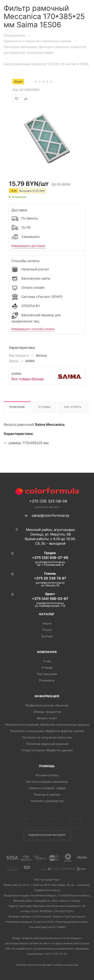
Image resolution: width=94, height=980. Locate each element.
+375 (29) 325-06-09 (48, 501)
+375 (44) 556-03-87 (50, 598)
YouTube (64, 824)
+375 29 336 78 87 (50, 578)
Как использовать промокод (47, 781)
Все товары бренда (27, 379)
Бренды (47, 636)
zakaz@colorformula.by (50, 515)
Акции (47, 623)
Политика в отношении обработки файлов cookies (47, 731)
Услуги (47, 629)
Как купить (72, 407)
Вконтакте (18, 824)
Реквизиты (47, 680)
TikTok (76, 824)
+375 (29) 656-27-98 (50, 557)
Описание (17, 407)
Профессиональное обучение (47, 705)
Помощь (47, 766)
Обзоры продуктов (47, 712)
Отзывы (44, 407)
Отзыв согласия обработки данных (47, 750)
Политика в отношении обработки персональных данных (47, 724)
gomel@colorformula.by (50, 582)
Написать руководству (47, 801)
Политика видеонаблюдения (47, 744)
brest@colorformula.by (50, 603)
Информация (47, 696)
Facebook (29, 824)
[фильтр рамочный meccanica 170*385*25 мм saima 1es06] (47, 138)
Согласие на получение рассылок (47, 737)
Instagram (41, 824)
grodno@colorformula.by (50, 562)
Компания (47, 652)
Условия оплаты (47, 775)
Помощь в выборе (47, 794)
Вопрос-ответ (47, 718)
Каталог (47, 614)
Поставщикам (47, 674)
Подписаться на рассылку (47, 835)
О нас (47, 661)
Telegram (53, 824)
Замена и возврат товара (47, 788)
